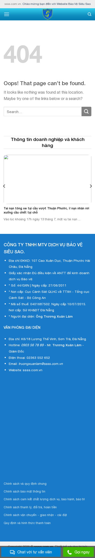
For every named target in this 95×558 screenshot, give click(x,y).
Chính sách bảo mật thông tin (24, 491)
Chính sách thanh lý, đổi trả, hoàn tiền (30, 507)
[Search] (89, 14)
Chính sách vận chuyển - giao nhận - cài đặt (35, 515)
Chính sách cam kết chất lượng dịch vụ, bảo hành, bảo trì (44, 499)
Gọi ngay (82, 552)
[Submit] (86, 111)
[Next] (90, 186)
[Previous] (4, 186)
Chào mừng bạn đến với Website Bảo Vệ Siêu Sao (56, 4)
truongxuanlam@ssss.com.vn (41, 364)
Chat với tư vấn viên (34, 552)
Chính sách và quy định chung (25, 483)
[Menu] (7, 14)
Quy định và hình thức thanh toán (27, 523)
